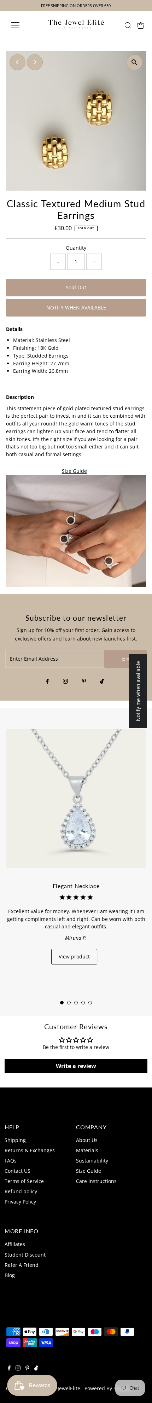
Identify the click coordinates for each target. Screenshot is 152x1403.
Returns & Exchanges (30, 1150)
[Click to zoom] (134, 62)
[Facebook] (47, 681)
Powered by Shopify (107, 1388)
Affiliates (15, 1244)
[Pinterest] (84, 681)
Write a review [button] (76, 1066)
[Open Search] (128, 25)
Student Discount (25, 1254)
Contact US (17, 1170)
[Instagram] (65, 681)
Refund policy (21, 1191)
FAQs (11, 1160)
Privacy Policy (20, 1201)
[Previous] (17, 62)
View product (74, 956)
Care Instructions (96, 1181)
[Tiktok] (102, 681)
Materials (87, 1150)
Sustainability (92, 1160)
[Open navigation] (23, 25)
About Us (87, 1140)
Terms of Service (24, 1181)
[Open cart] (140, 25)
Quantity (76, 247)
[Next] (35, 62)
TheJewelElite (64, 1388)
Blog (10, 1275)
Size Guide (74, 471)
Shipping (15, 1140)
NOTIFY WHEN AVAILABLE (76, 307)
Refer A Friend (22, 1265)
